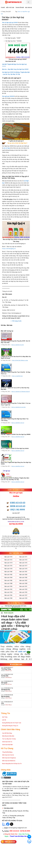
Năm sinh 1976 (8, 565)
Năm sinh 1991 (23, 586)
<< (16, 321)
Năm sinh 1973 (23, 559)
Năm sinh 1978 (8, 568)
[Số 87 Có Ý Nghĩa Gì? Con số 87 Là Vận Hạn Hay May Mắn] (16, 383)
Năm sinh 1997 (23, 595)
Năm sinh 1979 (23, 568)
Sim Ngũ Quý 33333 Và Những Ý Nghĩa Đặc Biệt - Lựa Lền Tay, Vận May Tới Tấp (15, 478)
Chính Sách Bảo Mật (7, 744)
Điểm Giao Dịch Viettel (8, 755)
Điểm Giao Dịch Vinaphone (9, 757)
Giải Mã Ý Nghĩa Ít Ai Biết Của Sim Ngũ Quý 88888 (15, 434)
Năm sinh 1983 (23, 574)
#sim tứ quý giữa (22, 407)
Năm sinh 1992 (8, 589)
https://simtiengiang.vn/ (9, 248)
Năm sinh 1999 (23, 598)
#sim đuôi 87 (27, 391)
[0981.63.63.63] (29, 841)
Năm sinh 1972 (8, 559)
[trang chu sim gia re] (13, 2)
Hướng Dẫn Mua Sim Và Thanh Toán (11, 722)
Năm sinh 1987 (23, 580)
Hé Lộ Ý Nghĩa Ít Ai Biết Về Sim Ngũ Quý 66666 (15, 448)
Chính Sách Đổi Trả (7, 741)
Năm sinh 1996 (8, 595)
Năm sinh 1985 (23, 577)
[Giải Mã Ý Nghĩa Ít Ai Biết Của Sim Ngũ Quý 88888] (16, 430)
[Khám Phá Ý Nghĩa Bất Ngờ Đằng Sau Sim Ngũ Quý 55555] (16, 458)
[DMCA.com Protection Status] (6, 777)
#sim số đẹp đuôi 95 (17, 360)
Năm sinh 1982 (8, 574)
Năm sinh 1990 (8, 586)
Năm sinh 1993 (23, 589)
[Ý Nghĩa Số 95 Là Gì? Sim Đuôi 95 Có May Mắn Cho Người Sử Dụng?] (16, 352)
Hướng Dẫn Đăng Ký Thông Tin (10, 725)
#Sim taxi (20, 376)
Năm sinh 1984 (8, 577)
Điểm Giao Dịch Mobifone (8, 760)
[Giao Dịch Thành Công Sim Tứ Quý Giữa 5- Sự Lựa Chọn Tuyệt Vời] (16, 399)
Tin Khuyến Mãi (19, 7)
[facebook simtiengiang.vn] (29, 837)
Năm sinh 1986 (8, 580)
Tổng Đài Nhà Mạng (7, 752)
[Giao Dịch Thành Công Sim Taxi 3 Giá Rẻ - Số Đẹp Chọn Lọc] (16, 367)
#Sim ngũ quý (20, 422)
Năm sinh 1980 (8, 571)
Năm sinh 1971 (23, 557)
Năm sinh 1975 (23, 562)
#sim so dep (21, 11)
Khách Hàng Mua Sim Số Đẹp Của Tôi (11, 763)
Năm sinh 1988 (8, 583)
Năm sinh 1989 (23, 583)
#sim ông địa (20, 344)
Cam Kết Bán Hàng (7, 733)
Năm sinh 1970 (8, 557)
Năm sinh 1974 (8, 562)
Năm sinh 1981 (23, 571)
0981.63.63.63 (10, 842)
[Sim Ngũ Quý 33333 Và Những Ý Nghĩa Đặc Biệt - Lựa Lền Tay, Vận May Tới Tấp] (16, 473)
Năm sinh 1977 (23, 565)
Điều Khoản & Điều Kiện (8, 736)
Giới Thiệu (4, 717)
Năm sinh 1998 (8, 598)
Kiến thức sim (10, 7)
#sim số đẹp (21, 391)
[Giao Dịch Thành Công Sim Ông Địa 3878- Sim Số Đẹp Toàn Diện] (16, 336)
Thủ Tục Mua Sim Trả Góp (9, 739)
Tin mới (3, 7)
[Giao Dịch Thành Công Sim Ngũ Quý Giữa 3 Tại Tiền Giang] (16, 414)
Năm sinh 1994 (8, 592)
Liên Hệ (4, 720)
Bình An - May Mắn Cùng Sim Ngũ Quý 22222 (15, 69)
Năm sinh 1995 (23, 592)
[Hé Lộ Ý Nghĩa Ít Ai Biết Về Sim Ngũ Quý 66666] (16, 444)
